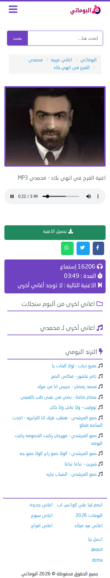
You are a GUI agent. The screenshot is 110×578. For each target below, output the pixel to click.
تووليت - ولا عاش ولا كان (73, 407)
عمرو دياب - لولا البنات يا (74, 366)
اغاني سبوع (42, 515)
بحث (17, 38)
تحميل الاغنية (55, 231)
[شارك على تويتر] (83, 248)
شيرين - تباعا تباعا (81, 464)
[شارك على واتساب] (67, 248)
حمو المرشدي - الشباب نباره (71, 474)
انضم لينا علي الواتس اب (80, 505)
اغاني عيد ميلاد (89, 526)
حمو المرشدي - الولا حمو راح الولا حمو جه (58, 453)
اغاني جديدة (41, 505)
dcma (97, 560)
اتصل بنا (95, 539)
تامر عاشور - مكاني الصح (74, 376)
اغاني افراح (42, 526)
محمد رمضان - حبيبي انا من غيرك (67, 387)
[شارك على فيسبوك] (98, 248)
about (97, 550)
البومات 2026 (89, 515)
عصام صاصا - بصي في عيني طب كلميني (59, 397)
